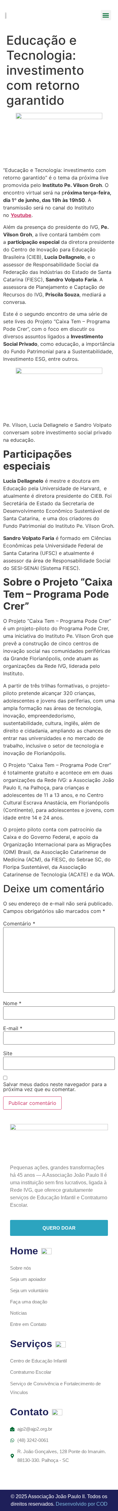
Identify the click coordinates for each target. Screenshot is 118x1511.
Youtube (21, 215)
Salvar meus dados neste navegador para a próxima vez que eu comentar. (55, 1087)
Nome (12, 1003)
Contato (29, 1412)
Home (24, 1251)
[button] (106, 15)
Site (7, 1053)
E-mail (12, 1028)
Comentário (19, 923)
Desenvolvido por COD (82, 1504)
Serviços (31, 1343)
